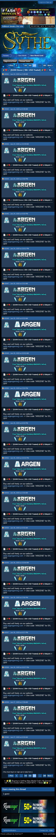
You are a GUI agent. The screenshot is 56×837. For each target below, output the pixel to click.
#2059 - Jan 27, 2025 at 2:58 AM (16, 702)
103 (34, 65)
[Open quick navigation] (53, 55)
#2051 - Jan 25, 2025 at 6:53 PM (16, 423)
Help (51, 830)
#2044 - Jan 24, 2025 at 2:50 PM (16, 179)
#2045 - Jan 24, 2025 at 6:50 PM (16, 214)
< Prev (11, 65)
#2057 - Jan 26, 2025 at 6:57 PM (16, 632)
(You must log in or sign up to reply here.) (18, 772)
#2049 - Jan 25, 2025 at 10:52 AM (16, 353)
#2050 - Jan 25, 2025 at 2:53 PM (16, 388)
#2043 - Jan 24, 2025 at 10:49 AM (16, 144)
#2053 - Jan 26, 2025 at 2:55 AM (16, 493)
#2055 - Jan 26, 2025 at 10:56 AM (16, 563)
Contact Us (44, 830)
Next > (50, 65)
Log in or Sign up (45, 2)
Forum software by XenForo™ (12, 834)
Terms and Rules (49, 834)
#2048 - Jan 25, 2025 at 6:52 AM (16, 318)
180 (44, 65)
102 (30, 65)
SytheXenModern (9, 830)
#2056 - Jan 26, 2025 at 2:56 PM (16, 597)
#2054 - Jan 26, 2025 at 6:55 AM (16, 528)
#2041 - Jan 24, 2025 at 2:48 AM (16, 74)
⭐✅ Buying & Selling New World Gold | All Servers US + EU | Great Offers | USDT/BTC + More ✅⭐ (28, 782)
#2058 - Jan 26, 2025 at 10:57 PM (16, 667)
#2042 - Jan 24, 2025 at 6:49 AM (16, 109)
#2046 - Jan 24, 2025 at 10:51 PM (16, 248)
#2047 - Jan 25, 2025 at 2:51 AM (16, 283)
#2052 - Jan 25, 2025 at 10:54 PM (16, 458)
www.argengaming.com (13, 102)
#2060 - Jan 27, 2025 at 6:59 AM (16, 737)
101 (25, 65)
